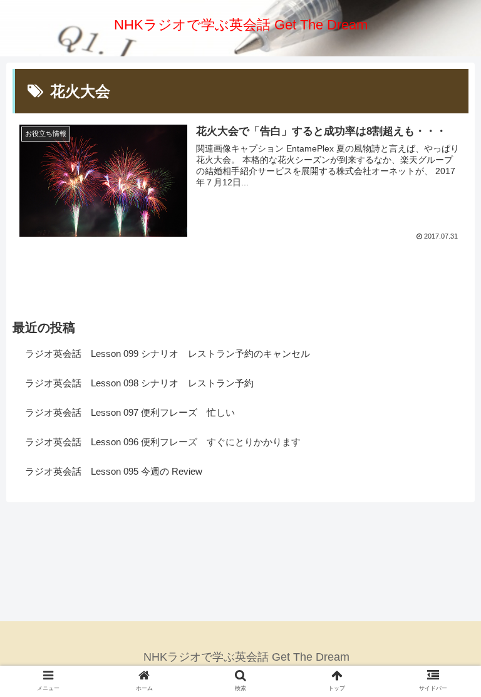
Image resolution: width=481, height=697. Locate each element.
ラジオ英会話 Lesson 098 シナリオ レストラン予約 (139, 383)
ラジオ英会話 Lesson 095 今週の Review (113, 471)
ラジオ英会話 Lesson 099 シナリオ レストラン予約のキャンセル (167, 353)
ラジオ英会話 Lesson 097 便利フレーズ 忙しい (130, 412)
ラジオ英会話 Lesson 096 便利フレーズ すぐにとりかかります (163, 441)
